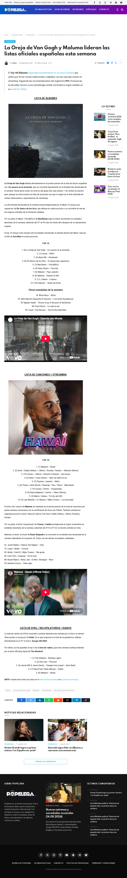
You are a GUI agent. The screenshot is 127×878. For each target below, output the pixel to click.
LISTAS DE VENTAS (62, 9)
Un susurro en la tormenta (64, 690)
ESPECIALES (91, 9)
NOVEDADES (78, 9)
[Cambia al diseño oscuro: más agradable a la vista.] (117, 9)
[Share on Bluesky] (108, 63)
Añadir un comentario (45, 761)
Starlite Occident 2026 (43, 2)
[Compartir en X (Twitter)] (116, 63)
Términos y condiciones (103, 863)
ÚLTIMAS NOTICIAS (43, 9)
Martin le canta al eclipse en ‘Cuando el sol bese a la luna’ (114, 173)
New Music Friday (53, 806)
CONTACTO (104, 9)
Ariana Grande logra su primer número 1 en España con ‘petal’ (20, 749)
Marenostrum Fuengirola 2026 (77, 2)
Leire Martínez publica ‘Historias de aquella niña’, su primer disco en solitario (104, 805)
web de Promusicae (48, 679)
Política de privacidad (77, 863)
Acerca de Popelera (21, 863)
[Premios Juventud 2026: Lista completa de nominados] (99, 117)
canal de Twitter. (19, 89)
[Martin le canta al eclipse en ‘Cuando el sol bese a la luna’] (99, 172)
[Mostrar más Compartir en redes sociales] (121, 63)
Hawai (8, 690)
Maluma (36, 690)
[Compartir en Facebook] (112, 63)
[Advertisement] (63, 24)
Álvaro (14, 63)
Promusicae (10, 41)
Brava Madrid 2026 (59, 2)
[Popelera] (16, 9)
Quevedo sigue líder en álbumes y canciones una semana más (65, 749)
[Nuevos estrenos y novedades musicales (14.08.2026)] (99, 154)
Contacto (58, 863)
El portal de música (69, 679)
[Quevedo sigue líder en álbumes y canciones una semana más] (67, 730)
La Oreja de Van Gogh (21, 690)
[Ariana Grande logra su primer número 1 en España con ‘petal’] (23, 730)
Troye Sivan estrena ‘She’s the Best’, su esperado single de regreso (115, 137)
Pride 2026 (8, 2)
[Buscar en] (121, 9)
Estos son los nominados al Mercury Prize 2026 (114, 190)
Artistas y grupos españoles (23, 2)
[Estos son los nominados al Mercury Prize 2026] (99, 189)
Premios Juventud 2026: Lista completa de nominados (115, 118)
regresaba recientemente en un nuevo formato (51, 72)
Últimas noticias (42, 863)
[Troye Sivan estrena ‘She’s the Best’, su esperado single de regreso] (99, 134)
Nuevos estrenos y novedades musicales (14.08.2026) (115, 155)
